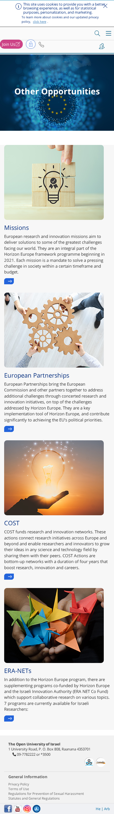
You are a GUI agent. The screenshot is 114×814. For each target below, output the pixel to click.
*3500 (45, 754)
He (98, 808)
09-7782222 (26, 754)
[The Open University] (24, 31)
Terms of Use (18, 789)
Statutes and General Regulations (34, 798)
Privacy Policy (18, 784)
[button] (41, 45)
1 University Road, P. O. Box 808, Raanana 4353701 (49, 749)
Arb (107, 808)
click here (39, 21)
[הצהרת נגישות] (36, 809)
